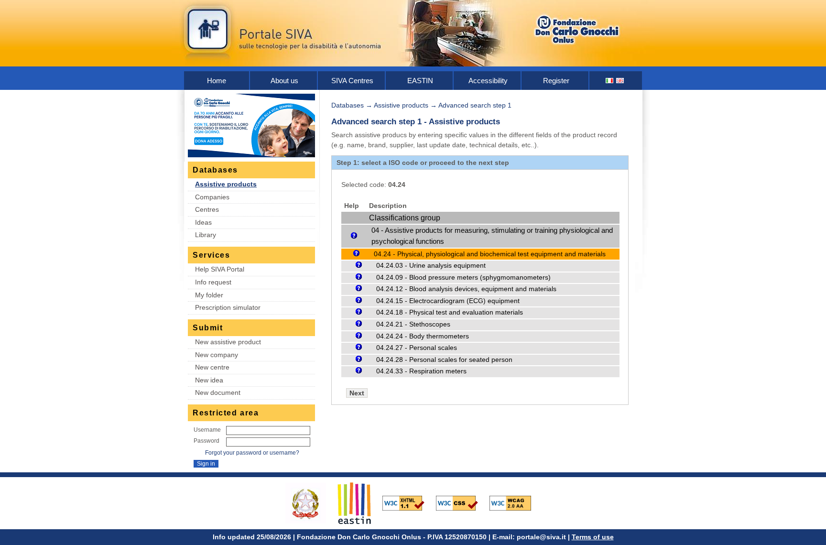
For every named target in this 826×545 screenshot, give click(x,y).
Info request (213, 282)
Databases (347, 105)
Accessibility (488, 80)
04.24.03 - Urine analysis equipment (431, 265)
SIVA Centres (352, 80)
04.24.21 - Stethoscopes (413, 324)
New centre (212, 367)
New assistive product (228, 342)
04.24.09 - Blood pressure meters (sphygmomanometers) (463, 277)
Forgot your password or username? (252, 453)
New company (216, 355)
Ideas (203, 222)
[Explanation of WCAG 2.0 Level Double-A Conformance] (515, 502)
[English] (620, 80)
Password (206, 441)
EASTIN (420, 80)
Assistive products (226, 184)
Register (556, 80)
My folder (209, 295)
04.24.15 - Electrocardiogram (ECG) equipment (448, 301)
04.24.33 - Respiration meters (421, 371)
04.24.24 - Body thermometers (422, 336)
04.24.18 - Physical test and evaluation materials (449, 312)
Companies (212, 197)
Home (216, 80)
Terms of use (593, 537)
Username (207, 430)
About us (284, 80)
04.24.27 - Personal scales (416, 347)
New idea (209, 380)
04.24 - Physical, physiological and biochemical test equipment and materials (490, 254)
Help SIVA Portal (219, 269)
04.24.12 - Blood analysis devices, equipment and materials (466, 289)
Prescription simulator (228, 307)
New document (217, 392)
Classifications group (404, 218)
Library (205, 235)
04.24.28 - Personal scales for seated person (444, 359)
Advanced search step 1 (474, 105)
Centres (207, 209)
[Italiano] (610, 80)
